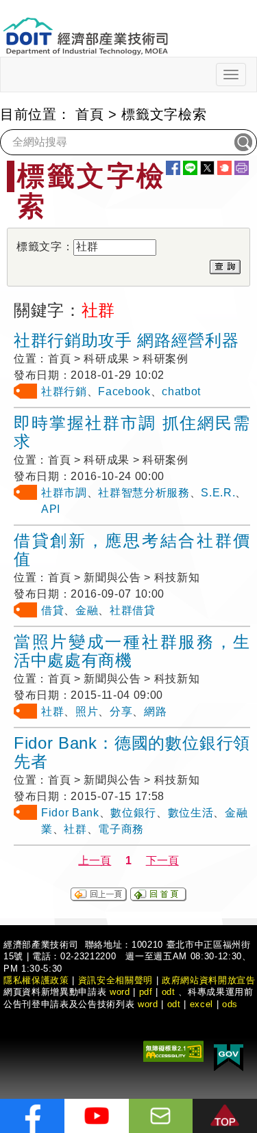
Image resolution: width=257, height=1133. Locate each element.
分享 (121, 711)
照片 (86, 711)
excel (201, 1004)
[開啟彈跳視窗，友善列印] (241, 168)
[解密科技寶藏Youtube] (96, 1116)
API (50, 509)
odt (168, 992)
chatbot (181, 391)
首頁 (89, 114)
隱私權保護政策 (36, 980)
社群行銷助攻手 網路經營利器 (126, 340)
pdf (146, 992)
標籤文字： (44, 246)
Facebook (124, 391)
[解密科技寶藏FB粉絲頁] (32, 1116)
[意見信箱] (161, 1116)
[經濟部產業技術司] (85, 28)
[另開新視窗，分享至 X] (207, 168)
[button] (225, 1116)
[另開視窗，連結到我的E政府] (228, 1055)
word (148, 1004)
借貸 (52, 610)
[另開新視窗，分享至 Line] (190, 168)
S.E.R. (218, 492)
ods (230, 1004)
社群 (52, 711)
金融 (86, 610)
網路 (155, 711)
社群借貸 (133, 610)
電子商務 (121, 829)
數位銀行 (133, 812)
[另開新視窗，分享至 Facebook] (173, 168)
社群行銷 (64, 391)
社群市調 (64, 492)
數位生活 (191, 812)
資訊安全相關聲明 (115, 980)
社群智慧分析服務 (143, 492)
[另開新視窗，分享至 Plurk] (224, 168)
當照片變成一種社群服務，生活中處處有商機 (132, 650)
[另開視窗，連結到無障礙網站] (173, 1050)
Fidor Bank (70, 812)
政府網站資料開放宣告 (209, 980)
